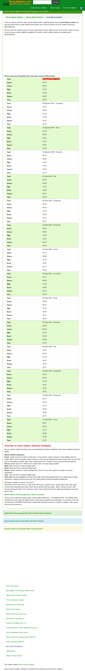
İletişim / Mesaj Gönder (14, 656)
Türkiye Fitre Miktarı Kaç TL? (16, 623)
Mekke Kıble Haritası (13, 609)
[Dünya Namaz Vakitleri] (17, 3)
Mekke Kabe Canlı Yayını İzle (16, 614)
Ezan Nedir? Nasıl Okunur (15, 618)
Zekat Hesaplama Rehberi (15, 642)
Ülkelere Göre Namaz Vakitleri (16, 595)
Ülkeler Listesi (55, 8)
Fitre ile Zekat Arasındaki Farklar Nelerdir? (21, 637)
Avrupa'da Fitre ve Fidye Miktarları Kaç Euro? (22, 628)
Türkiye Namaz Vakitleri (38, 8)
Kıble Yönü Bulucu (12, 586)
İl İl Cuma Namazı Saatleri (15, 600)
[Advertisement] (42, 55)
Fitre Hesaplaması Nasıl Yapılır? (17, 632)
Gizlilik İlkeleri (10, 651)
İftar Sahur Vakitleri (69, 8)
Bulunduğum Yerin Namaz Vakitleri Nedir (20, 590)
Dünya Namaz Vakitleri (27, 664)
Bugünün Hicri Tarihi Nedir (15, 604)
